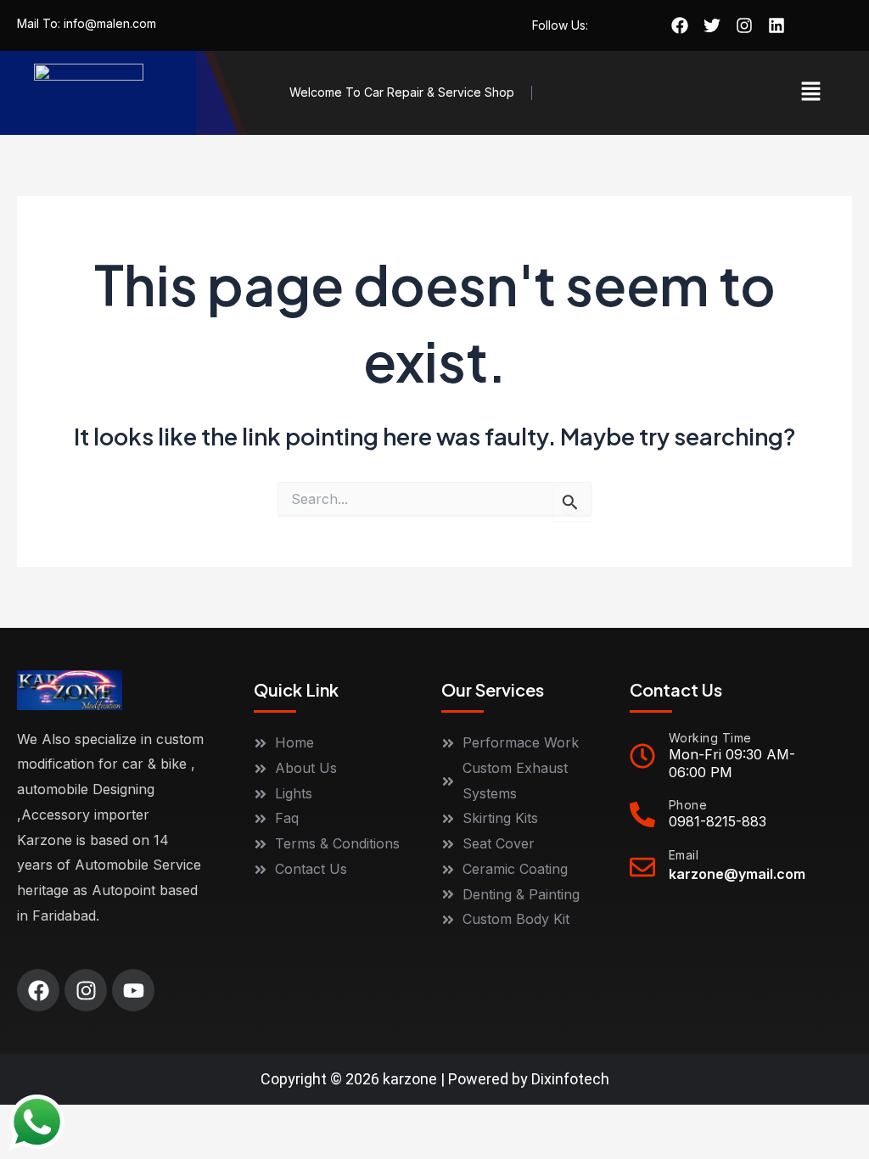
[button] (811, 93)
